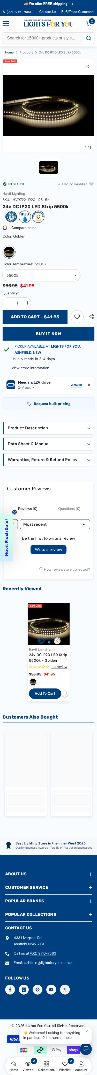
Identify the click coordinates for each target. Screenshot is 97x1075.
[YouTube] (51, 990)
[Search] (88, 38)
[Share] (90, 316)
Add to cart (45, 693)
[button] (48, 428)
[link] (77, 316)
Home (9, 52)
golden (33, 682)
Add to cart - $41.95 (35, 316)
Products (26, 52)
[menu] (6, 24)
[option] (48, 106)
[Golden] (9, 252)
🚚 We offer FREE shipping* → (48, 3)
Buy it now (48, 333)
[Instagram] (24, 990)
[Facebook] (10, 990)
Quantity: (11, 293)
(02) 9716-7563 (43, 953)
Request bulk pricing (52, 403)
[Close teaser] (14, 512)
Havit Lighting (14, 193)
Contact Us (47, 11)
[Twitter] (65, 990)
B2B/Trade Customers (77, 11)
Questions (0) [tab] (69, 508)
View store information (30, 368)
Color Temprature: (24, 264)
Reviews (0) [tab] (28, 508)
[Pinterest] (37, 990)
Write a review (48, 549)
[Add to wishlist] (65, 693)
